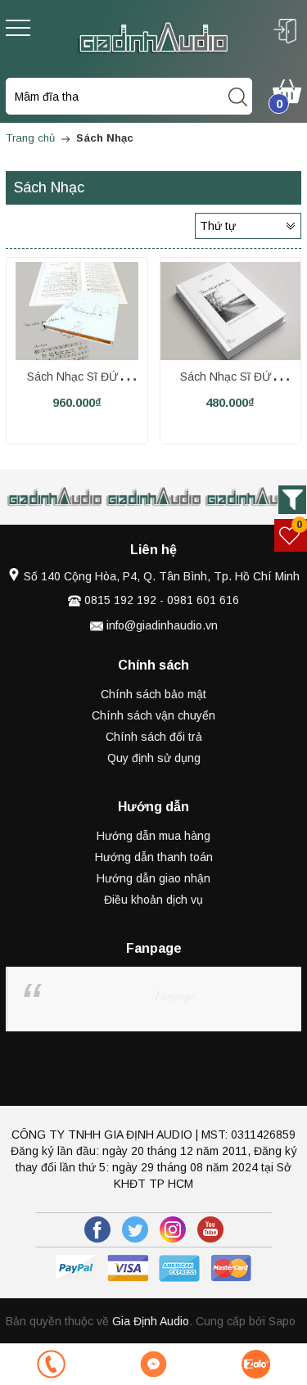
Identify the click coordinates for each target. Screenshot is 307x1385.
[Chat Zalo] (256, 1364)
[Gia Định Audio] (153, 37)
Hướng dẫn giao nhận (153, 878)
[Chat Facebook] (153, 1364)
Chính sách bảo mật (153, 694)
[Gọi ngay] (51, 1364)
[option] (55, 497)
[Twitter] (135, 1229)
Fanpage (174, 995)
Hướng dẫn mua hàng (153, 835)
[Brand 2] (55, 497)
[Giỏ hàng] (287, 90)
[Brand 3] (154, 497)
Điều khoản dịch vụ (153, 899)
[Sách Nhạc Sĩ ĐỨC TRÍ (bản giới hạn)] (77, 311)
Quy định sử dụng (154, 758)
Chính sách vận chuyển (153, 715)
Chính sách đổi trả (154, 736)
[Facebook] (97, 1229)
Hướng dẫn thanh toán (154, 857)
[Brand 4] (253, 497)
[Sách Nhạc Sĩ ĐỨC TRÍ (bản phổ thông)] (230, 311)
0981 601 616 (203, 600)
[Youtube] (210, 1229)
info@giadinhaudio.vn (162, 625)
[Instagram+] (173, 1229)
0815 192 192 (120, 600)
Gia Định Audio (150, 1321)
